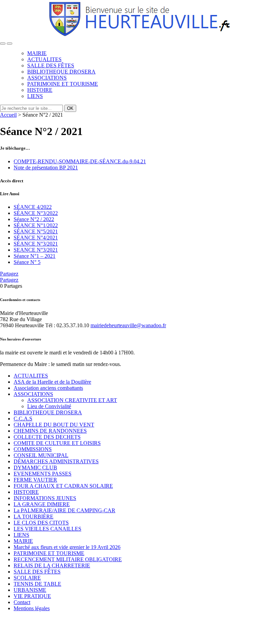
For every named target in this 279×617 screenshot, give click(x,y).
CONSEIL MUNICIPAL (41, 455)
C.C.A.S (23, 418)
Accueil (8, 115)
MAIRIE (37, 53)
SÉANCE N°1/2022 (36, 225)
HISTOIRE (39, 90)
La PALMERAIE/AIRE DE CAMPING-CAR (64, 510)
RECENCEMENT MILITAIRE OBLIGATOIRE (68, 559)
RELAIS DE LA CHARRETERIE (52, 565)
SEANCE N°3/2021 (36, 250)
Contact (22, 602)
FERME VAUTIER (35, 480)
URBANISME (30, 590)
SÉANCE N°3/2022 (36, 213)
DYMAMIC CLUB (35, 467)
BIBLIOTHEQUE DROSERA (61, 71)
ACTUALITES (44, 59)
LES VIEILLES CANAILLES (47, 529)
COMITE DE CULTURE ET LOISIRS (57, 443)
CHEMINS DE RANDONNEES (50, 431)
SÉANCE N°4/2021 (36, 237)
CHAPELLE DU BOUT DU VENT (54, 425)
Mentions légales (32, 608)
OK (70, 108)
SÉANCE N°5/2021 (36, 231)
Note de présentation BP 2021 (46, 167)
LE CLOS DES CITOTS (41, 523)
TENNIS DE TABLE (37, 584)
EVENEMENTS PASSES (42, 474)
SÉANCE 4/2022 (33, 207)
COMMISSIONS (33, 449)
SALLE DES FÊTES (50, 65)
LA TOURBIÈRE (33, 516)
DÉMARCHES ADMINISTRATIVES (56, 461)
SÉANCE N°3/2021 (36, 244)
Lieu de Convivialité (49, 406)
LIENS (35, 96)
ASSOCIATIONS (47, 78)
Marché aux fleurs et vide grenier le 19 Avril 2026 (67, 547)
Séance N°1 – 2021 (34, 256)
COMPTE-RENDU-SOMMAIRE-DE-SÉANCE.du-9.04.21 (80, 161)
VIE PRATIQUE (32, 596)
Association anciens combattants (48, 388)
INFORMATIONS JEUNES (45, 498)
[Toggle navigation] (2, 44)
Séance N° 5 (27, 262)
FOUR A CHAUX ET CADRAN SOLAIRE (63, 486)
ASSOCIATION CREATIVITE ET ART (72, 400)
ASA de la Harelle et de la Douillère (52, 382)
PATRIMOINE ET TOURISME (62, 84)
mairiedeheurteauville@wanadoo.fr (128, 325)
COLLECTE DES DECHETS (47, 437)
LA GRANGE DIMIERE (42, 504)
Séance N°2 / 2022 (34, 219)
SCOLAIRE (27, 578)
